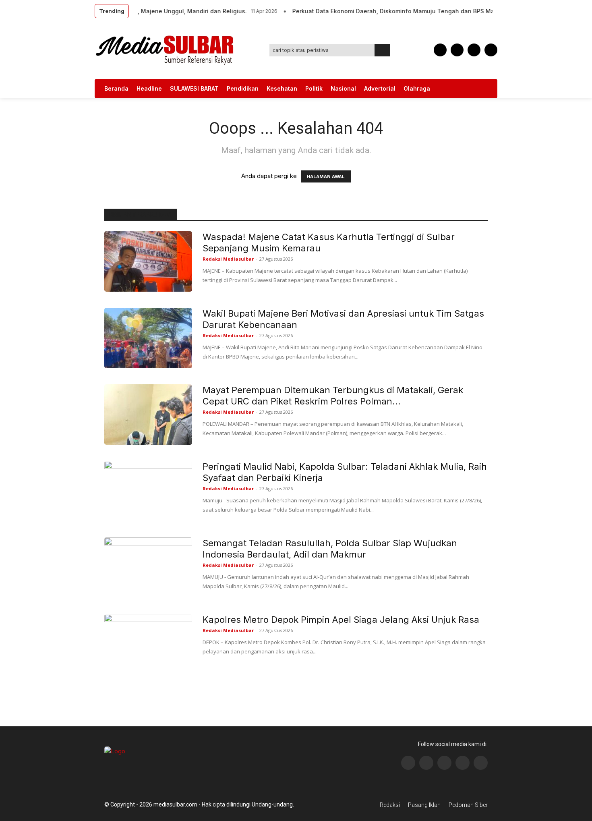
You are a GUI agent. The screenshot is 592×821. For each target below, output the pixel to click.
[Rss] (481, 763)
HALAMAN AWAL (326, 176)
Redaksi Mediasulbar (228, 259)
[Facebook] (440, 50)
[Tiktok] (462, 763)
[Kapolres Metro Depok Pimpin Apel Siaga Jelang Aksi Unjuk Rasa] (148, 644)
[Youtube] (490, 50)
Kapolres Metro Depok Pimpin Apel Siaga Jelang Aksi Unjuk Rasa (341, 619)
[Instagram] (426, 763)
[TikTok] (457, 50)
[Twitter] (474, 50)
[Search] (383, 50)
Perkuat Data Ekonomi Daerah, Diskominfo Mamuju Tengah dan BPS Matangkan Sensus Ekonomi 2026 (428, 11)
